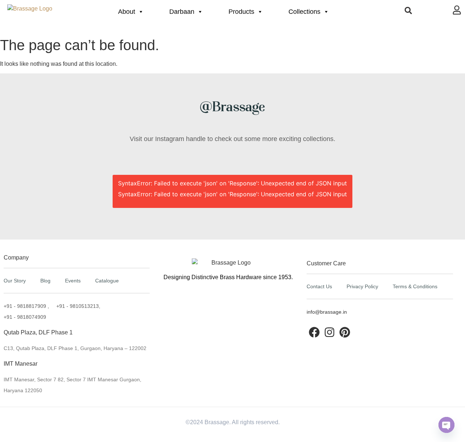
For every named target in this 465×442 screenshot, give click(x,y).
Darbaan (181, 11)
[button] (408, 10)
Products (241, 11)
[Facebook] (314, 332)
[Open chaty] (446, 425)
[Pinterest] (344, 332)
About (126, 11)
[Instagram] (329, 332)
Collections (304, 11)
